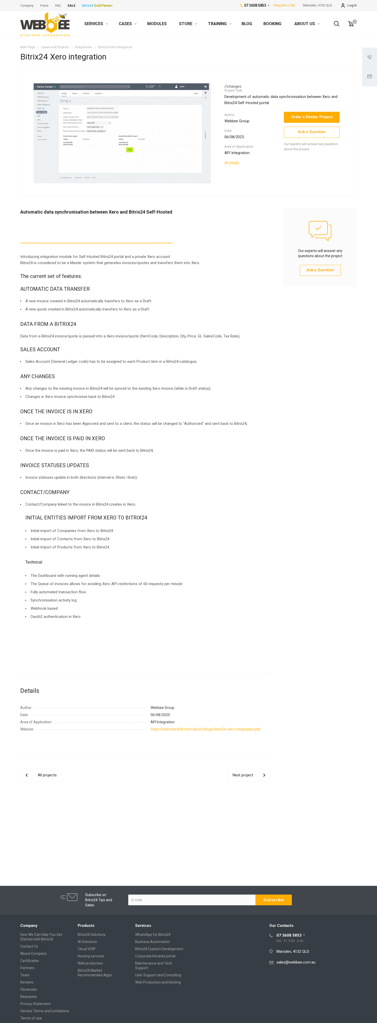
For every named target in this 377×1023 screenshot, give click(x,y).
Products (86, 925)
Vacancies (28, 989)
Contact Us (29, 946)
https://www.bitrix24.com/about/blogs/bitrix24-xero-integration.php (206, 729)
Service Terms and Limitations (44, 1011)
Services (143, 925)
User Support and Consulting (158, 975)
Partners (27, 968)
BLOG (247, 23)
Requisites (28, 997)
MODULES (157, 23)
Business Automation (152, 942)
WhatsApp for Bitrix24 (153, 934)
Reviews (27, 982)
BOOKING (272, 23)
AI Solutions (87, 942)
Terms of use (31, 1018)
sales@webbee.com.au (295, 962)
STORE (186, 23)
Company (28, 925)
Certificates (29, 961)
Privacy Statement (35, 1004)
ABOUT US (305, 23)
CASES (126, 23)
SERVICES (94, 23)
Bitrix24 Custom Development (159, 949)
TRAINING (218, 23)
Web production (90, 963)
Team (25, 975)
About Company (33, 953)
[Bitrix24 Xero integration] (122, 133)
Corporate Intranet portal (155, 956)
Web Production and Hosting (158, 982)
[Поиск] (334, 24)
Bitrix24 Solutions (92, 934)
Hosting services (91, 956)
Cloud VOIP (87, 949)
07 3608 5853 (289, 935)
